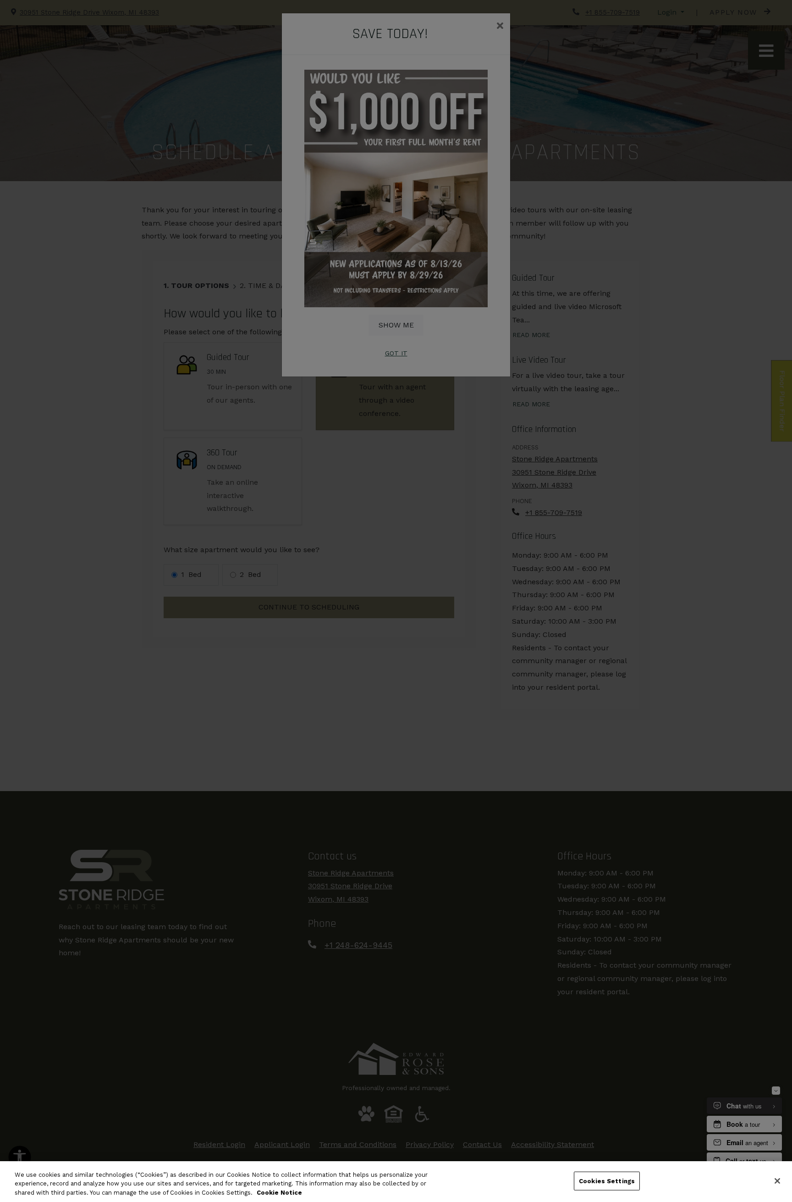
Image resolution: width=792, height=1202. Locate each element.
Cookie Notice (279, 1192)
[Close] (777, 1181)
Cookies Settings (607, 1180)
